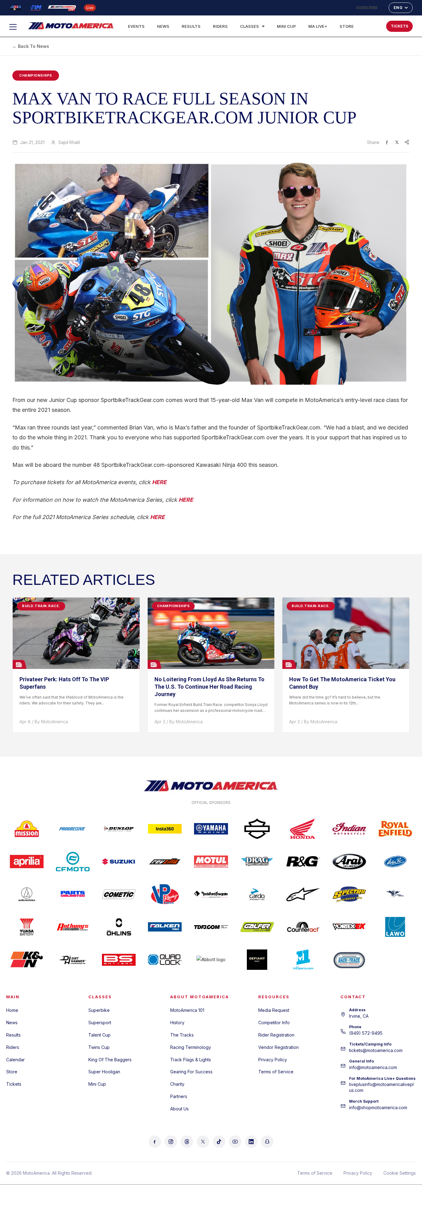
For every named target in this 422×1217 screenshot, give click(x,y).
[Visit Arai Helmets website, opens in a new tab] (349, 861)
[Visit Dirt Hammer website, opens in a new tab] (72, 960)
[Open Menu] (15, 26)
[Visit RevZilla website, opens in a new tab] (165, 861)
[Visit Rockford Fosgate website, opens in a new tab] (211, 894)
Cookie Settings (399, 1173)
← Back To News (30, 46)
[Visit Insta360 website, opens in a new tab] (165, 829)
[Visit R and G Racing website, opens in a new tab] (303, 861)
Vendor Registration (278, 1047)
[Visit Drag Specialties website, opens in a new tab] (257, 861)
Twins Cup (99, 1047)
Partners (178, 1096)
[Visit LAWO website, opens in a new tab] (395, 927)
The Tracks (182, 1034)
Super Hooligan (104, 1071)
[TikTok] (219, 1141)
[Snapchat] (267, 1141)
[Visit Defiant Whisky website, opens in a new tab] (257, 960)
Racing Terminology (190, 1047)
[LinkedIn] (251, 1141)
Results (191, 26)
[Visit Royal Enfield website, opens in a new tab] (395, 829)
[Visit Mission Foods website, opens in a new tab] (26, 829)
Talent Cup (99, 1034)
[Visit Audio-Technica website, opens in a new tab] (26, 894)
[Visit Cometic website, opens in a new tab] (118, 894)
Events (136, 26)
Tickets (13, 1084)
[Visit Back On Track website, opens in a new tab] (349, 960)
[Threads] (187, 1141)
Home (12, 1010)
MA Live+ (317, 26)
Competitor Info (274, 1022)
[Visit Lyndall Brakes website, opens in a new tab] (395, 894)
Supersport (99, 1022)
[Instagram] (171, 1141)
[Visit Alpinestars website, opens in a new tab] (303, 894)
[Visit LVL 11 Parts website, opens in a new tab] (303, 960)
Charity (177, 1084)
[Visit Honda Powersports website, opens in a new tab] (303, 829)
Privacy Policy (272, 1059)
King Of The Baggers (110, 1059)
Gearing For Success (191, 1071)
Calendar (15, 1059)
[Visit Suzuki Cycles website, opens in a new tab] (118, 861)
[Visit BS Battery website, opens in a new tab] (118, 960)
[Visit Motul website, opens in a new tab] (211, 861)
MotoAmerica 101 (187, 1010)
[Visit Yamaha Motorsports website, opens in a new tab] (211, 829)
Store (347, 26)
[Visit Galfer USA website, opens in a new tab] (257, 927)
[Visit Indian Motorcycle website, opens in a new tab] (349, 829)
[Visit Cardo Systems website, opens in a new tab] (257, 894)
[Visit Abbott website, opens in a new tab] (211, 960)
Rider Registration (276, 1034)
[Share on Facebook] (387, 142)
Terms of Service (275, 1071)
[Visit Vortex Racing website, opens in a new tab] (349, 927)
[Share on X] (397, 142)
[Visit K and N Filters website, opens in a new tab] (26, 960)
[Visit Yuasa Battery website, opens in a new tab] (26, 927)
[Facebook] (155, 1141)
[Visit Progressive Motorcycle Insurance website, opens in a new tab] (72, 829)
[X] (203, 1141)
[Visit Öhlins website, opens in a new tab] (118, 927)
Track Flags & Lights (190, 1059)
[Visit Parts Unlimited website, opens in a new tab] (72, 894)
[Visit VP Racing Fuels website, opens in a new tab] (165, 894)
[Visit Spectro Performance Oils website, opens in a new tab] (349, 894)
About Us (179, 1108)
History (177, 1022)
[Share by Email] (407, 142)
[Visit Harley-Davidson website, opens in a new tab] (257, 829)
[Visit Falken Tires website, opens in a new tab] (165, 927)
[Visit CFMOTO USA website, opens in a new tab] (72, 861)
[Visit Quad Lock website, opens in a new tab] (165, 960)
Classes (249, 26)
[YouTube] (235, 1141)
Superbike (99, 1010)
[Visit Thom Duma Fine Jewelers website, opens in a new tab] (211, 927)
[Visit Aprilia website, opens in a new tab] (26, 861)
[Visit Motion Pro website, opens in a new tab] (395, 861)
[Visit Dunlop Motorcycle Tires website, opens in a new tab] (118, 829)
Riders (220, 26)
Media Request (273, 1010)
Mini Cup (286, 26)
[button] (361, 25)
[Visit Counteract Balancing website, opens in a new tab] (303, 927)
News (163, 26)
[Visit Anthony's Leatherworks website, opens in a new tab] (72, 927)
